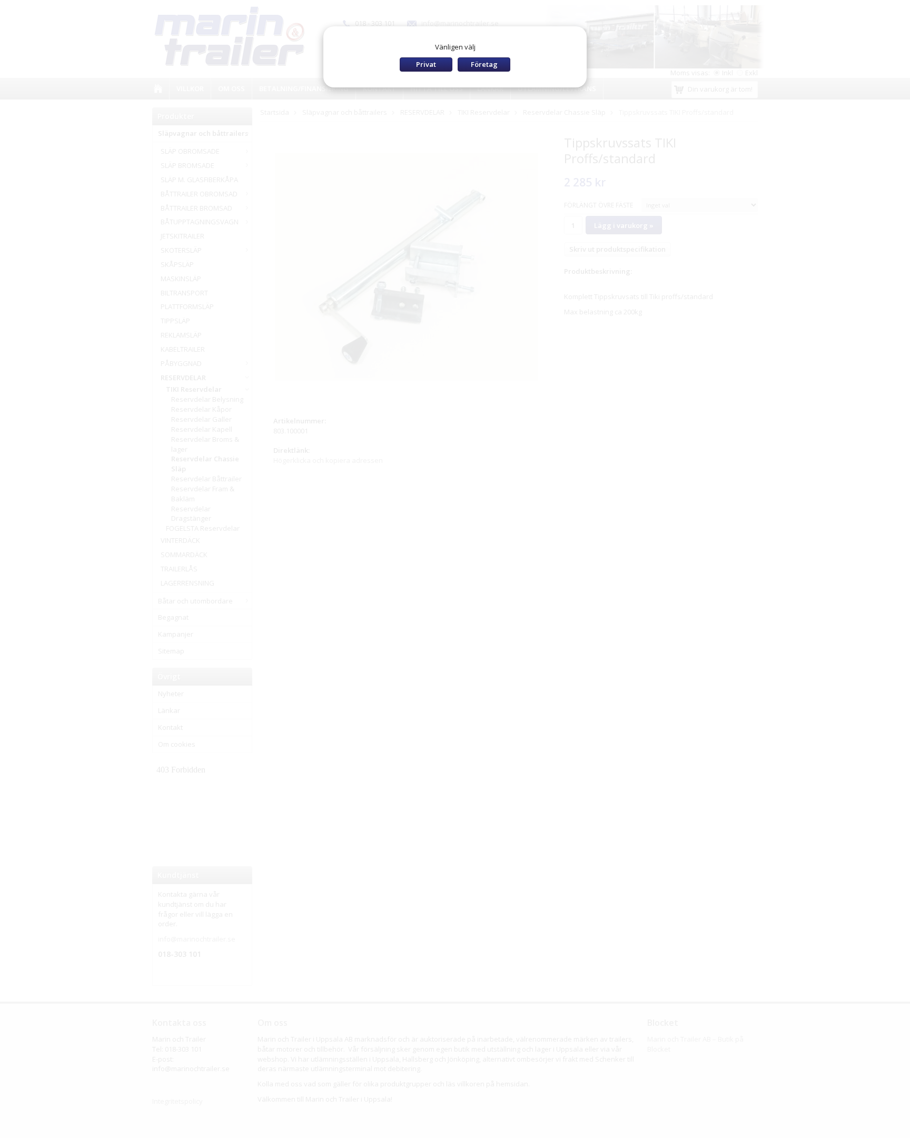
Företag (484, 64)
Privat (426, 64)
